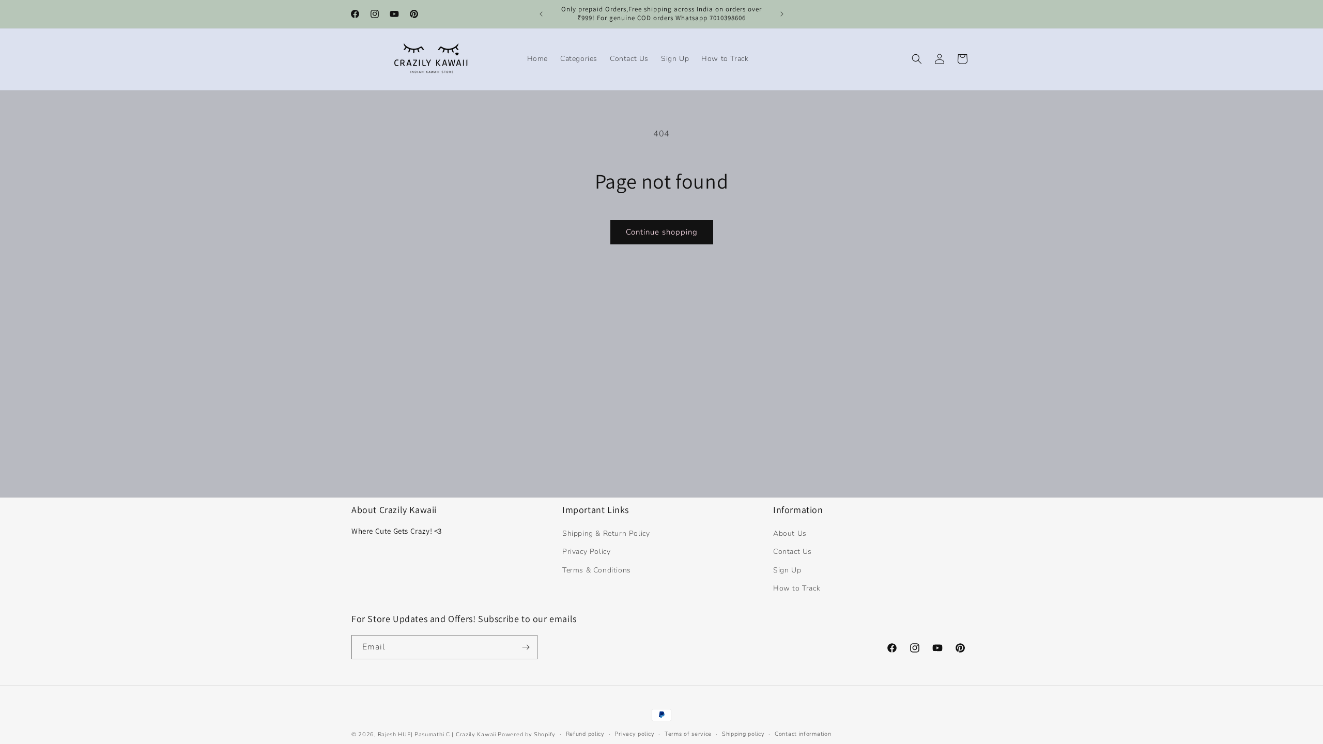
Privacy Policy (586, 551)
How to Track (796, 588)
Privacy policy (634, 734)
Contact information (803, 734)
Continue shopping (662, 232)
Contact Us (792, 551)
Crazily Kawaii (476, 734)
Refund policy (585, 734)
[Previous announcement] (541, 14)
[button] (916, 59)
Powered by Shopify (527, 734)
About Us (790, 533)
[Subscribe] (525, 647)
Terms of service (688, 734)
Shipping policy (743, 734)
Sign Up (787, 570)
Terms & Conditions (596, 570)
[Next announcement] (782, 14)
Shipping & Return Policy (606, 533)
